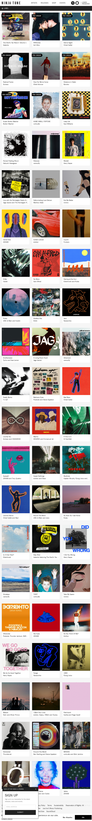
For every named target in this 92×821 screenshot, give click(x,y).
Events (62, 3)
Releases (44, 3)
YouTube (41, 811)
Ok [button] (83, 817)
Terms (49, 805)
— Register (85, 3)
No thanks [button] (67, 817)
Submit (20, 812)
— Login (84, 2)
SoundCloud (50, 811)
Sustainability (58, 805)
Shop (54, 3)
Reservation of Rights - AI (75, 805)
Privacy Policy (40, 805)
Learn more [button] (7, 819)
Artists (34, 3)
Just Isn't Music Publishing (52, 808)
